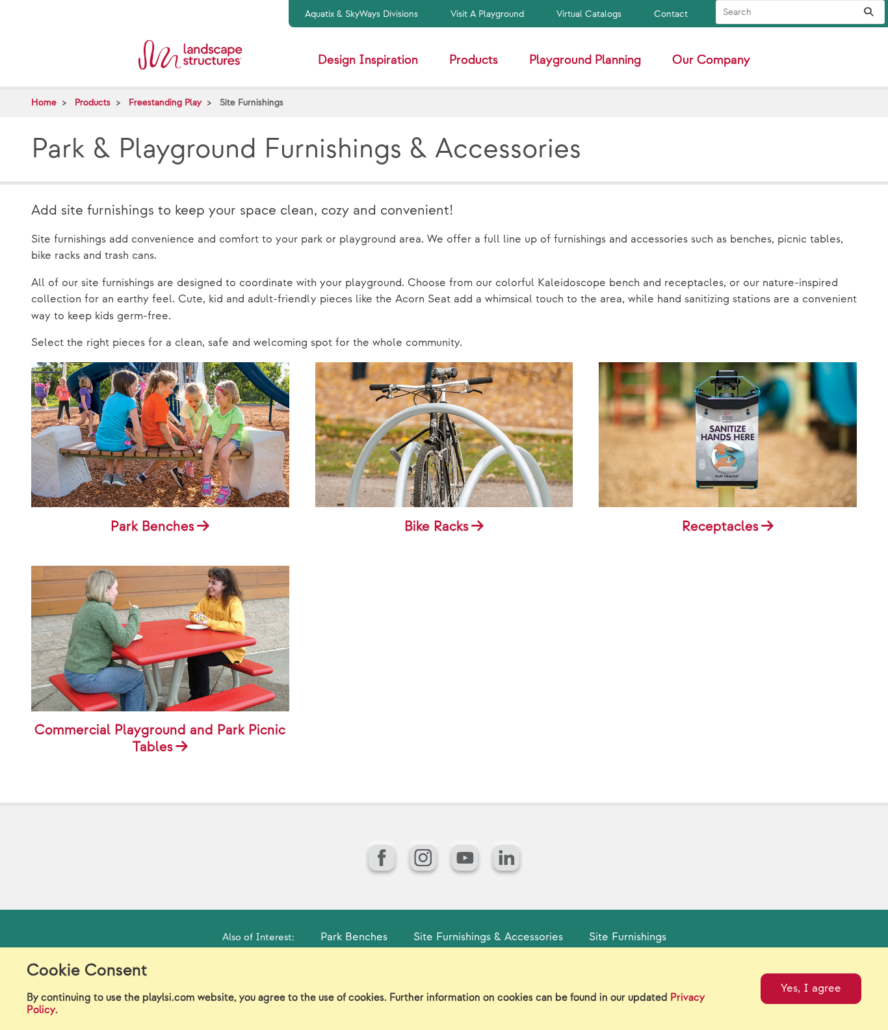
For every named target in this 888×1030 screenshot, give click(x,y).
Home (44, 102)
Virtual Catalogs (588, 14)
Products (93, 102)
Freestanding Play (165, 102)
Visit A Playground (487, 14)
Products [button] (473, 60)
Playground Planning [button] (585, 60)
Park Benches (353, 937)
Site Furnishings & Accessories (488, 937)
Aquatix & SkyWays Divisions (361, 14)
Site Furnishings (627, 937)
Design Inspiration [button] (368, 60)
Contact (671, 14)
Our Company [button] (711, 60)
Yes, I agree (811, 988)
